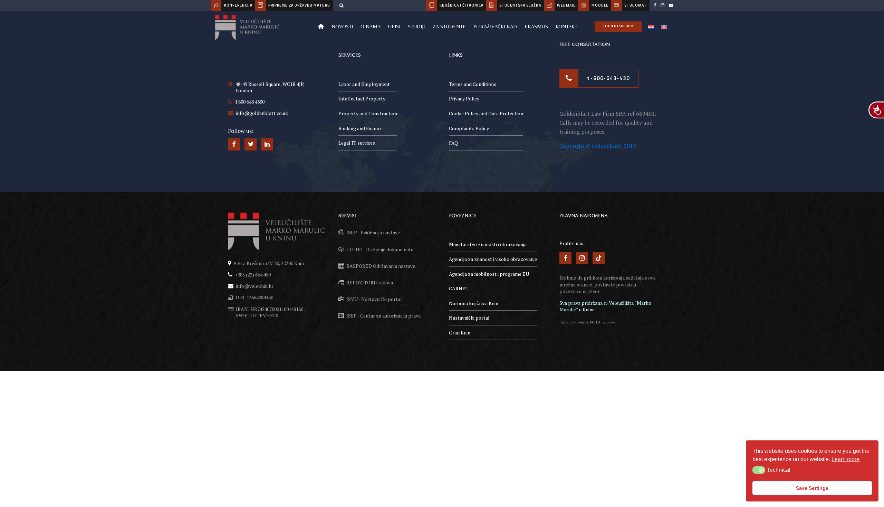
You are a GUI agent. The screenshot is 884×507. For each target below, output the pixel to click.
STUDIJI (416, 26)
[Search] (341, 5)
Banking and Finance (360, 128)
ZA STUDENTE (449, 26)
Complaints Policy (469, 128)
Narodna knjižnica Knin (473, 303)
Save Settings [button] (812, 488)
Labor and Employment (364, 84)
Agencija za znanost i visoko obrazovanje (493, 259)
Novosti (342, 26)
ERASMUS (536, 26)
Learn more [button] (845, 459)
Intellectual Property (361, 98)
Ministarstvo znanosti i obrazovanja (488, 244)
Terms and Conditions (472, 84)
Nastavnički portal (469, 317)
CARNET (459, 288)
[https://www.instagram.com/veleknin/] (662, 5)
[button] (758, 470)
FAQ (453, 142)
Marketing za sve (602, 322)
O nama (371, 26)
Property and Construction (367, 113)
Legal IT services (356, 142)
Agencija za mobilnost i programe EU (489, 274)
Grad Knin (459, 332)
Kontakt (566, 26)
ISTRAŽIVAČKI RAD (495, 26)
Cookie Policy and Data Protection (486, 113)
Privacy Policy (464, 98)
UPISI (394, 26)
